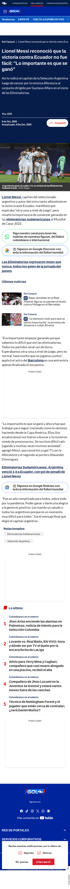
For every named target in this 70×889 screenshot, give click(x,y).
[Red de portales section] (64, 830)
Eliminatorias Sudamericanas (23, 534)
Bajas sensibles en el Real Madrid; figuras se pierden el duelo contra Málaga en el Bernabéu (45, 301)
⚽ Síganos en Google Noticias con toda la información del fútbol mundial (38, 487)
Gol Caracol (37, 3)
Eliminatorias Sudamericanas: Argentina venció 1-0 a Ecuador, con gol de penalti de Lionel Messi (33, 471)
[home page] (4, 3)
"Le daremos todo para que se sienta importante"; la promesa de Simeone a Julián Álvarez (44, 322)
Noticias (47, 852)
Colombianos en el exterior (24, 616)
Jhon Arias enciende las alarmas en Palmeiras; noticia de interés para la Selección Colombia (35, 625)
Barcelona (36, 360)
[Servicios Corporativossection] (64, 839)
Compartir (60, 122)
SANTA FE (23, 19)
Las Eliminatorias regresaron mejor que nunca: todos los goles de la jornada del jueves (31, 266)
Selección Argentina (18, 541)
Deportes (29, 852)
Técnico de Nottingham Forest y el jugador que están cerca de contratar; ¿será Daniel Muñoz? (37, 706)
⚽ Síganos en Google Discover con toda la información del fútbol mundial (38, 250)
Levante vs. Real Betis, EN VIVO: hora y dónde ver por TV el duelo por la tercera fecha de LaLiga (37, 645)
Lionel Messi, (12, 197)
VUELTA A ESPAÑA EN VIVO (48, 19)
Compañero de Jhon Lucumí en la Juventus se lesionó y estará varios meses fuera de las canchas (35, 686)
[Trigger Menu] (5, 11)
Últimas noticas (19, 3)
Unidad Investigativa (57, 3)
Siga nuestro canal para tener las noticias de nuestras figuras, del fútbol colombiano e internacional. (38, 236)
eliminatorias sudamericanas (28, 219)
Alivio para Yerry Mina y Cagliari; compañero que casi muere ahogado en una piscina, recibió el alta (36, 666)
